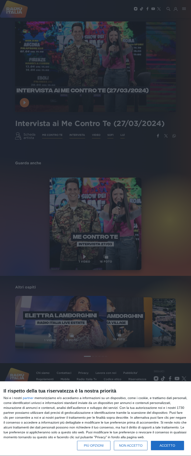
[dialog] (95, 419)
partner (28, 398)
